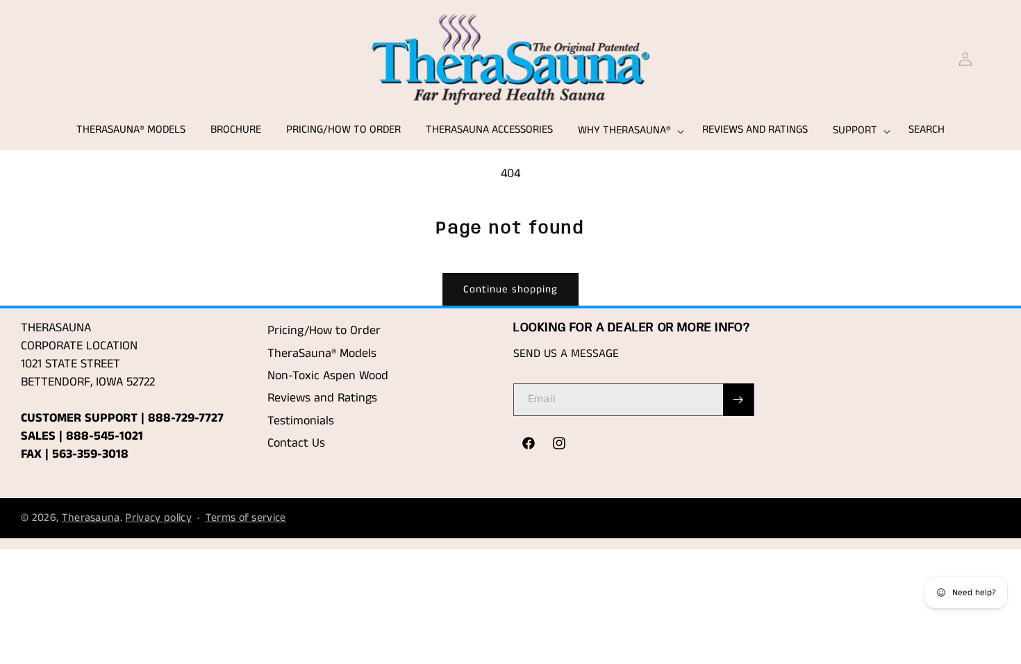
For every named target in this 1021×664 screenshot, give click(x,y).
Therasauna (91, 518)
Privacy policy (158, 518)
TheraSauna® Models (321, 354)
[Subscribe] (738, 399)
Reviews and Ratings (322, 398)
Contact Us (296, 443)
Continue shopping (510, 289)
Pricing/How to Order (324, 331)
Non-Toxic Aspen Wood (327, 376)
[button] (627, 130)
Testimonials (300, 421)
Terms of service (246, 518)
